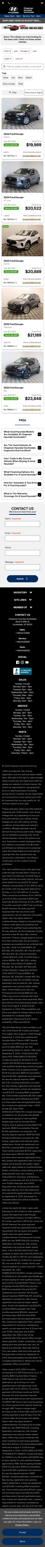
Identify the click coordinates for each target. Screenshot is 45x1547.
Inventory (21, 592)
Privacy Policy (22, 1525)
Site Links (20, 600)
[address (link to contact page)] (3, 3)
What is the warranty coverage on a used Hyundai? (20, 495)
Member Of (21, 607)
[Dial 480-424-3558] (9, 3)
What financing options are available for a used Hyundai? (20, 473)
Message (14, 562)
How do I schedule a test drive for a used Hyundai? (21, 484)
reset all (18, 58)
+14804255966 (22, 641)
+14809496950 (22, 650)
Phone (8, 547)
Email (13, 533)
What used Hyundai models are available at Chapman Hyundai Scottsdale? (19, 434)
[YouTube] (27, 662)
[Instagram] (22, 662)
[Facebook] (18, 662)
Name (13, 518)
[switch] (42, 3)
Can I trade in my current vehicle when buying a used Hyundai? (19, 461)
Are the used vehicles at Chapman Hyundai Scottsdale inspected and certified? (20, 448)
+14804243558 (22, 633)
